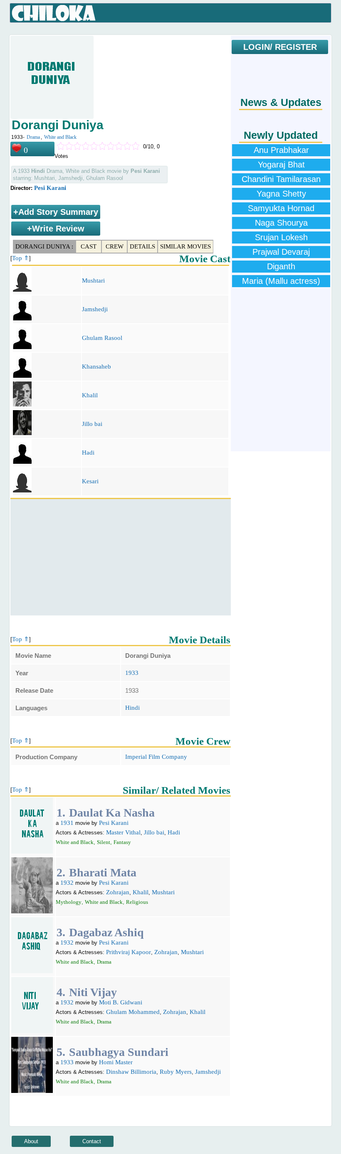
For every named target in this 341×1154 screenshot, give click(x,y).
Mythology (69, 902)
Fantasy (122, 842)
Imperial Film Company (156, 756)
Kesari (90, 481)
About (31, 1141)
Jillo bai (92, 424)
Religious (137, 902)
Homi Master (116, 1062)
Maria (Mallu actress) (281, 280)
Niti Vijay (93, 992)
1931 (67, 822)
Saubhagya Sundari (118, 1052)
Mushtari (93, 280)
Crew (115, 246)
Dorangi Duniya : (44, 246)
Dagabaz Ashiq (106, 932)
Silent (103, 842)
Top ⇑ (20, 258)
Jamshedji (95, 309)
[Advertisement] (120, 557)
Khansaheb (96, 366)
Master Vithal (123, 832)
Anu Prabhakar (281, 150)
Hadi (88, 452)
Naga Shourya (281, 222)
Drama (33, 137)
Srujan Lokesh (281, 237)
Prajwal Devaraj (281, 251)
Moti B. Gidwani (120, 1002)
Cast (88, 246)
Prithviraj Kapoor (128, 952)
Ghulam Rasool (102, 338)
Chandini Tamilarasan (281, 179)
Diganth (281, 266)
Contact (91, 1141)
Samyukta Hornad (281, 208)
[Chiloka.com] (53, 13)
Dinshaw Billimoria (131, 1071)
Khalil (90, 395)
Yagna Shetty (281, 193)
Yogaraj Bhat (281, 164)
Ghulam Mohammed (133, 1012)
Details (142, 246)
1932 (67, 882)
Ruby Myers (176, 1071)
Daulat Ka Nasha (112, 812)
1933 (131, 672)
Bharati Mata (102, 872)
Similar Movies (185, 246)
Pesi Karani (50, 188)
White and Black (60, 137)
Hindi (132, 707)
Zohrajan (117, 892)
